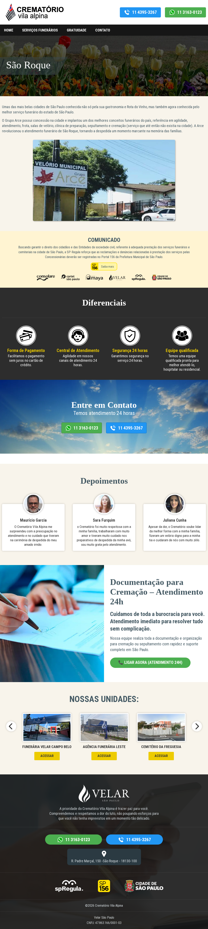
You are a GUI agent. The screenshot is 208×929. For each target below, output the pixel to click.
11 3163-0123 (189, 12)
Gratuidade (76, 30)
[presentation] (11, 726)
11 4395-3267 (144, 12)
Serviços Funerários (40, 30)
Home (8, 30)
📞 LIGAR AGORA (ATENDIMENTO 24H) (150, 662)
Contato (102, 30)
